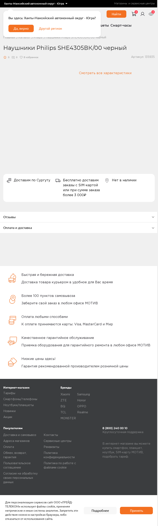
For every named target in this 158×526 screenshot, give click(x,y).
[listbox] (35, 3)
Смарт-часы (120, 25)
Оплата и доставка (17, 228)
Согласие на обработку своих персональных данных (20, 478)
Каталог (24, 37)
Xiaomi (65, 394)
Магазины (120, 3)
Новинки (9, 411)
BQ (62, 406)
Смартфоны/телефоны (20, 399)
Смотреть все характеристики (105, 73)
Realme (82, 412)
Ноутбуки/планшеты (18, 405)
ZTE (63, 400)
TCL (63, 412)
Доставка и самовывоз (19, 435)
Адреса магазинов (16, 441)
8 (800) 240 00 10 (114, 428)
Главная (9, 37)
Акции (7, 417)
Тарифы (9, 393)
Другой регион (50, 28)
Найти (116, 14)
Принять (136, 510)
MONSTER (68, 418)
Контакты (51, 435)
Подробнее (100, 510)
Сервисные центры (57, 441)
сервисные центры (143, 3)
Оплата (8, 447)
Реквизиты (51, 447)
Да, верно (21, 28)
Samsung (83, 394)
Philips (38, 37)
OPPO (81, 406)
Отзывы (9, 217)
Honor (81, 400)
